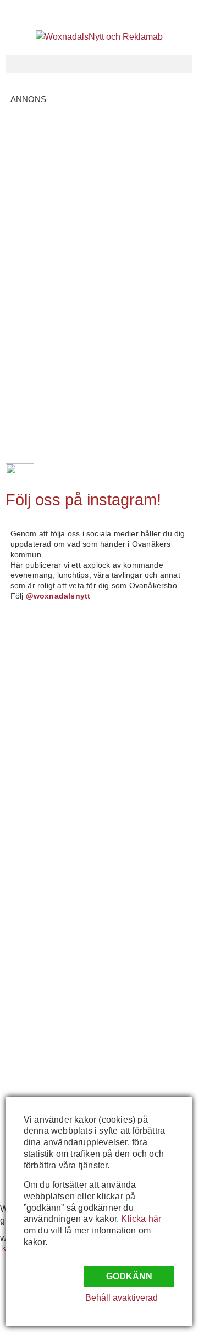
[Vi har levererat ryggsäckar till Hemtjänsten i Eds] (52, 830)
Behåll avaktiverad (121, 1297)
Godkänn (129, 1276)
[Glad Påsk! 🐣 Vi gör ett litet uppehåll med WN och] (52, 888)
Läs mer (54, 222)
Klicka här (141, 1219)
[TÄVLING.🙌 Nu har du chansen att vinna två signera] (52, 655)
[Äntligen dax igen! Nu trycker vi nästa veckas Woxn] (52, 772)
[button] (99, 64)
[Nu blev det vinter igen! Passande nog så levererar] (52, 946)
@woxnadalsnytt (58, 595)
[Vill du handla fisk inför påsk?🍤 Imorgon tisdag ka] (52, 1004)
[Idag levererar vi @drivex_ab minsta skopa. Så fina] (52, 1062)
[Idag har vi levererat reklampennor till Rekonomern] (52, 714)
